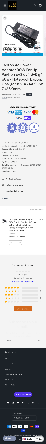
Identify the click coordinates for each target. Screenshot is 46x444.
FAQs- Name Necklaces (14, 374)
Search (7, 358)
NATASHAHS (14, 435)
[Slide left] (17, 60)
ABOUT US (9, 379)
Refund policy (10, 369)
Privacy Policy (10, 385)
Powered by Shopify (24, 435)
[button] (4, 5)
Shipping (4, 97)
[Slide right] (28, 60)
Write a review (23, 308)
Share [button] (6, 198)
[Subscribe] (38, 340)
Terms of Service (11, 364)
